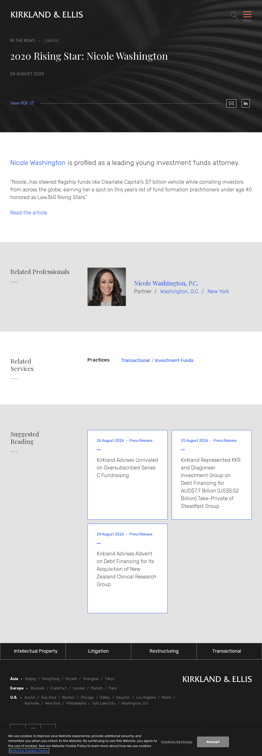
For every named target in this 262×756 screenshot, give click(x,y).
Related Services (22, 364)
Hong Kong (51, 679)
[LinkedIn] (246, 103)
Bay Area (48, 697)
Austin (30, 697)
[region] (131, 742)
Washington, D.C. (179, 291)
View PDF (19, 103)
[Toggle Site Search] (234, 15)
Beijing (30, 679)
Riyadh (71, 679)
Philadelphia (76, 703)
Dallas (105, 697)
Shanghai (91, 679)
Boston (68, 697)
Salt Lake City (103, 703)
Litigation (98, 651)
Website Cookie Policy (29, 751)
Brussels (38, 688)
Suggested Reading (24, 437)
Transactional (135, 360)
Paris (113, 688)
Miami (166, 697)
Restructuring (164, 651)
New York (218, 291)
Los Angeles (146, 697)
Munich (97, 688)
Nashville (32, 703)
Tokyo (110, 679)
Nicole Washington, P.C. (166, 283)
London (79, 688)
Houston (123, 697)
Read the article (28, 213)
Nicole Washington (38, 163)
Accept (213, 742)
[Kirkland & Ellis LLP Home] (217, 680)
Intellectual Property (36, 651)
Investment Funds (174, 360)
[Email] (231, 103)
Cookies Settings (176, 742)
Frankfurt (59, 688)
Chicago (87, 697)
